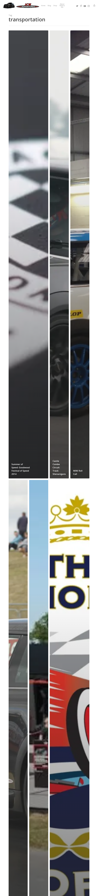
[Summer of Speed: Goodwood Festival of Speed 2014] (28, 254)
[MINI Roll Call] (79, 254)
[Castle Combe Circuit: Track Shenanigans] (59, 254)
